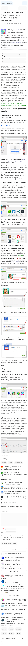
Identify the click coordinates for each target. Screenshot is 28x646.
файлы (11, 629)
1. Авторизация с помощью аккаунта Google (12, 55)
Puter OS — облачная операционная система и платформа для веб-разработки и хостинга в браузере (12, 559)
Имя (2, 529)
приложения (18, 462)
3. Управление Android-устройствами (12, 62)
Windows (4, 8)
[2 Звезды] (2, 458)
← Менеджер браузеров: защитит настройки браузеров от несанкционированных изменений (11, 468)
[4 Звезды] (4, 458)
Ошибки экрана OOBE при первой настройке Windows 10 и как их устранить (12, 577)
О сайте (24, 638)
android (4, 462)
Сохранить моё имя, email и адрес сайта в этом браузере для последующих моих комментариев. (14, 537)
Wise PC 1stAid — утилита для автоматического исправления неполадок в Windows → (14, 474)
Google (10, 462)
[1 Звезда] (1, 458)
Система (4, 629)
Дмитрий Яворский (14, 23)
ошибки (11, 633)
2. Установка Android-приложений (11, 59)
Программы (22, 8)
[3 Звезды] (3, 458)
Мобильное (4, 26)
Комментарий (5, 511)
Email (2, 532)
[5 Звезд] (5, 458)
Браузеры (18, 629)
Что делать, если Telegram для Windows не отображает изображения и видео (12, 589)
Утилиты (4, 633)
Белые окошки (7, 3)
